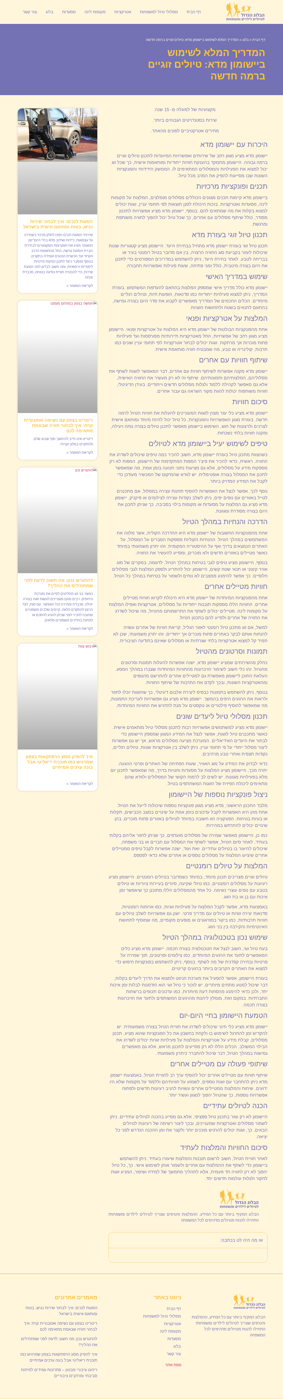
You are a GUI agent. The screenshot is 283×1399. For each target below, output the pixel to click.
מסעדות (69, 12)
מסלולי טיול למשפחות (159, 12)
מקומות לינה (94, 12)
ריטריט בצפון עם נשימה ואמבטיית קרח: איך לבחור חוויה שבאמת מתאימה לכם (58, 425)
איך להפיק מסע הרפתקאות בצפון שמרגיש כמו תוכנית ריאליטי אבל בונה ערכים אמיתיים (59, 762)
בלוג (49, 12)
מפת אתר (173, 1365)
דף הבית (194, 12)
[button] (115, 1240)
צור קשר (30, 12)
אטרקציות (122, 12)
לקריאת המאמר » (80, 286)
